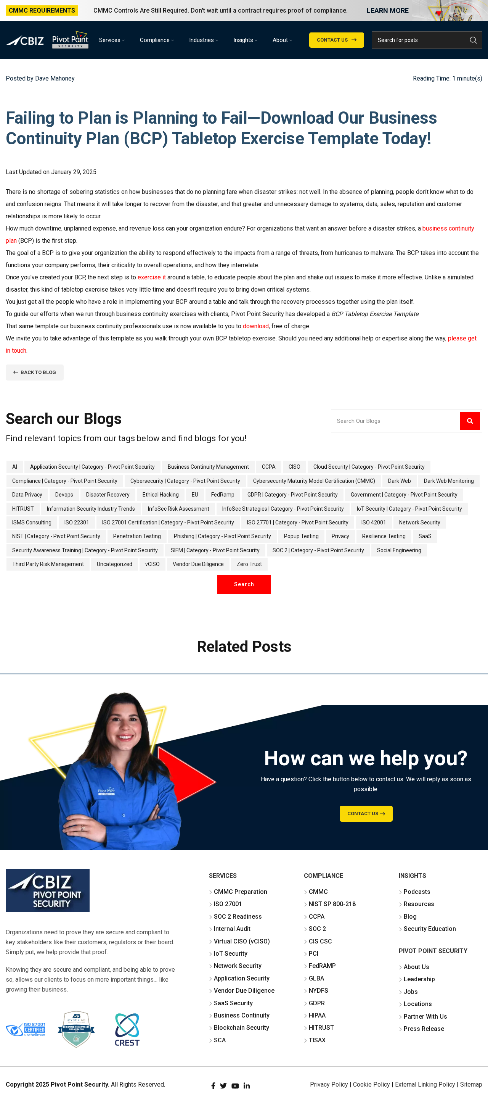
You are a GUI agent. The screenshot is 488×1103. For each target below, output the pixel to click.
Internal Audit (232, 928)
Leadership (419, 979)
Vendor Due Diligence (244, 990)
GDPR (317, 1003)
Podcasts (417, 891)
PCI (313, 953)
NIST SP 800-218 (332, 904)
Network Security (238, 965)
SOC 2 (317, 928)
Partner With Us (425, 1016)
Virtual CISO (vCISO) (242, 941)
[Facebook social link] (213, 1086)
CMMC (318, 891)
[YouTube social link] (235, 1086)
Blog (410, 916)
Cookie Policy (371, 1084)
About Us (416, 967)
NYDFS (318, 990)
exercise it (152, 277)
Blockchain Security (241, 1027)
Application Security (242, 978)
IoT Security (230, 953)
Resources (419, 904)
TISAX (317, 1040)
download (256, 326)
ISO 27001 (228, 904)
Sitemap (471, 1084)
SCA (220, 1040)
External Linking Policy (425, 1084)
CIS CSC (320, 941)
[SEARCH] (473, 40)
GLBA (316, 978)
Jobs (411, 991)
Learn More (388, 10)
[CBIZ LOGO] (48, 890)
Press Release (424, 1028)
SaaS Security (233, 1003)
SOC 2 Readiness (238, 916)
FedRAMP (322, 965)
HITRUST (321, 1027)
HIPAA (317, 1015)
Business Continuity (242, 1015)
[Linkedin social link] (246, 1086)
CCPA (316, 916)
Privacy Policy (329, 1084)
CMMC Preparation (240, 891)
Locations (418, 1004)
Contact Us (332, 40)
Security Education (430, 928)
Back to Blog (38, 372)
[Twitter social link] (223, 1086)
